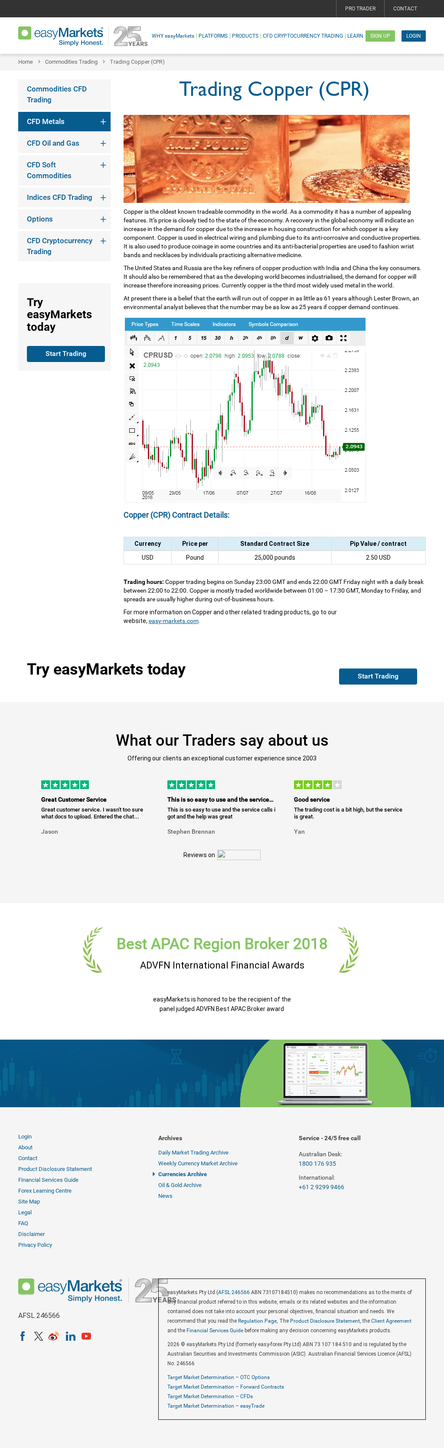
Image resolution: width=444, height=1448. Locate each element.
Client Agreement (391, 1321)
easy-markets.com (174, 620)
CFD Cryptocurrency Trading (303, 36)
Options (40, 219)
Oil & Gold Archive (180, 1185)
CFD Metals (46, 121)
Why (173, 36)
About (25, 1147)
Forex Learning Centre (45, 1190)
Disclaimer (31, 1234)
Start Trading (66, 353)
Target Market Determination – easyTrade (215, 1406)
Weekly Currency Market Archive (198, 1163)
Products (245, 36)
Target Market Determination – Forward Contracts (225, 1387)
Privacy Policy (35, 1245)
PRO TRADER (360, 9)
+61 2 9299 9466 (321, 1187)
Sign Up (380, 36)
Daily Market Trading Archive (193, 1152)
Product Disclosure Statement (55, 1169)
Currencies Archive (182, 1174)
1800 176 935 (317, 1163)
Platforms (213, 36)
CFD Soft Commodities (49, 170)
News (165, 1196)
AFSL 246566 (234, 1292)
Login (413, 36)
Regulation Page (257, 1321)
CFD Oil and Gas (53, 143)
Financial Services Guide (48, 1180)
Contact (405, 9)
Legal (25, 1212)
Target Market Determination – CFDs (210, 1396)
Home (25, 62)
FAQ (23, 1223)
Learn (355, 36)
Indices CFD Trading (59, 197)
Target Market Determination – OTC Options (218, 1377)
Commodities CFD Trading (57, 94)
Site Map (29, 1201)
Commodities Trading (71, 62)
